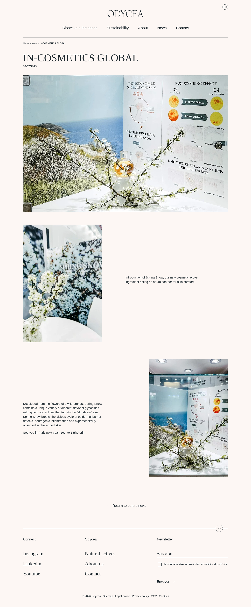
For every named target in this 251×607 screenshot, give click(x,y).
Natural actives (100, 553)
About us (94, 563)
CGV (154, 596)
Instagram (33, 553)
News (162, 28)
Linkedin (32, 563)
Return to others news (129, 506)
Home (26, 43)
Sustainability (118, 28)
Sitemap (108, 596)
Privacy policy (140, 596)
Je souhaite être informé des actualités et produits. (195, 564)
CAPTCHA (163, 572)
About (143, 28)
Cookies (164, 596)
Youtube (31, 573)
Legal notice (122, 596)
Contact (182, 28)
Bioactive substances (79, 28)
